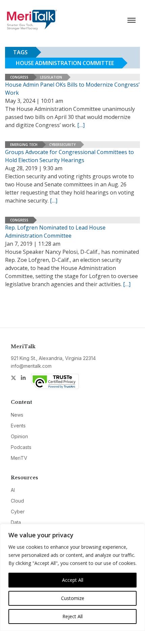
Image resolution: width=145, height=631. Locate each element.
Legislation (51, 77)
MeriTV (19, 458)
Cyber (18, 511)
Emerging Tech (23, 144)
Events (18, 425)
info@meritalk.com (31, 366)
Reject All (72, 616)
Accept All (72, 580)
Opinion (19, 436)
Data (16, 522)
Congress (19, 77)
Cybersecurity (62, 144)
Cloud (17, 501)
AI (13, 490)
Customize (72, 598)
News (17, 415)
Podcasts (21, 447)
